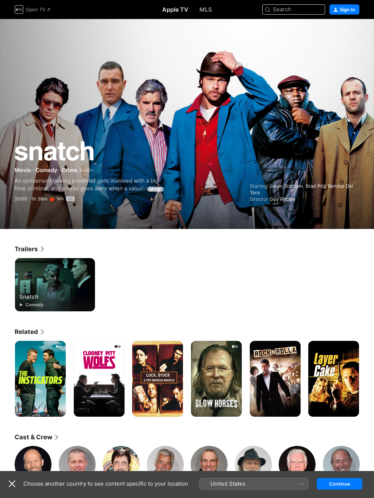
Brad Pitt (315, 186)
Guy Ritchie (282, 199)
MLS (205, 9)
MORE (155, 189)
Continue (339, 484)
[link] (30, 249)
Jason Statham (286, 186)
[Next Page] (367, 378)
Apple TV (175, 9)
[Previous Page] (7, 378)
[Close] (12, 484)
